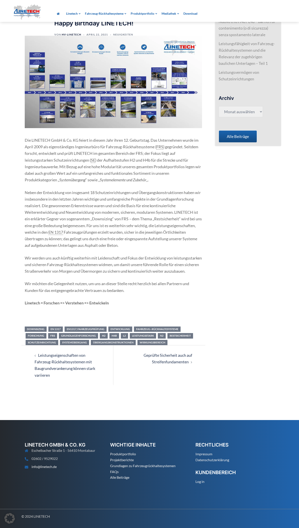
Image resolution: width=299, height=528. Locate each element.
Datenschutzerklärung (212, 460)
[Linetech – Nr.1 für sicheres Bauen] (27, 11)
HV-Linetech (71, 34)
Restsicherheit (180, 335)
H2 (104, 335)
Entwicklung (120, 329)
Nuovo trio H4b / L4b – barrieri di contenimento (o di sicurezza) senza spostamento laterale (247, 28)
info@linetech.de (44, 466)
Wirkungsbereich (152, 342)
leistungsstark (143, 335)
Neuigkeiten (123, 34)
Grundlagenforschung (78, 335)
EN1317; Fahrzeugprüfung (85, 329)
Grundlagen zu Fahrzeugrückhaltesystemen (143, 466)
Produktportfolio (123, 454)
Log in (199, 481)
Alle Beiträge (119, 477)
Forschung (36, 335)
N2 (162, 335)
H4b (114, 335)
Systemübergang (74, 342)
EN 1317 (56, 329)
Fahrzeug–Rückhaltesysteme (157, 329)
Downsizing (35, 329)
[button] (9, 518)
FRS (52, 335)
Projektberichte (122, 460)
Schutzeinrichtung (42, 342)
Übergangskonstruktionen (113, 342)
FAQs (114, 472)
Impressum (203, 454)
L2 (124, 335)
